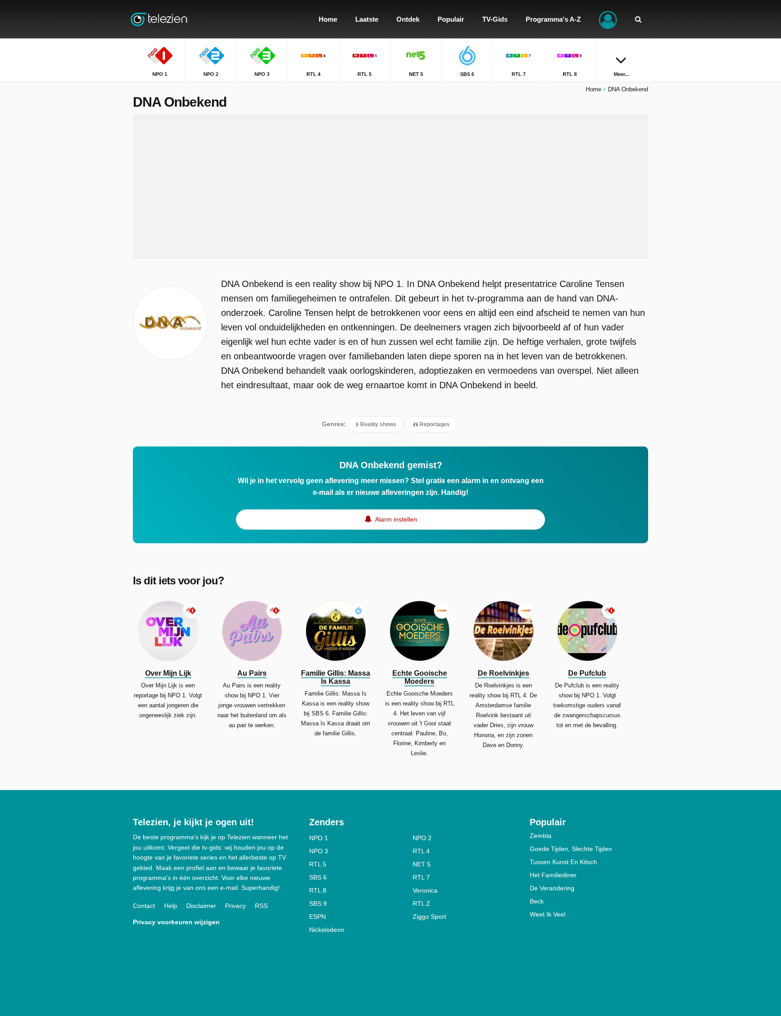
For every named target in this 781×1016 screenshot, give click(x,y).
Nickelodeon (326, 929)
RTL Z (421, 903)
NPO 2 (422, 838)
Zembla (540, 835)
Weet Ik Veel (547, 914)
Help (170, 905)
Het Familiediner (553, 875)
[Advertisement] (390, 186)
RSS (261, 905)
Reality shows (377, 424)
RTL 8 (317, 890)
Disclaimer (201, 905)
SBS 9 (318, 903)
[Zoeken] (638, 19)
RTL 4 (421, 851)
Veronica (425, 890)
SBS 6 (318, 877)
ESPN (317, 916)
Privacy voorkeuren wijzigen (176, 922)
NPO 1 (318, 838)
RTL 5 (317, 864)
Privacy (235, 905)
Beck (537, 901)
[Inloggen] (608, 19)
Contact (144, 905)
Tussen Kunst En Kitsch (563, 861)
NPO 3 (318, 851)
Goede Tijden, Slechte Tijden (571, 848)
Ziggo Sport (429, 916)
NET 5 (422, 864)
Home (593, 89)
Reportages (434, 424)
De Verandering (552, 888)
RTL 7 (421, 877)
